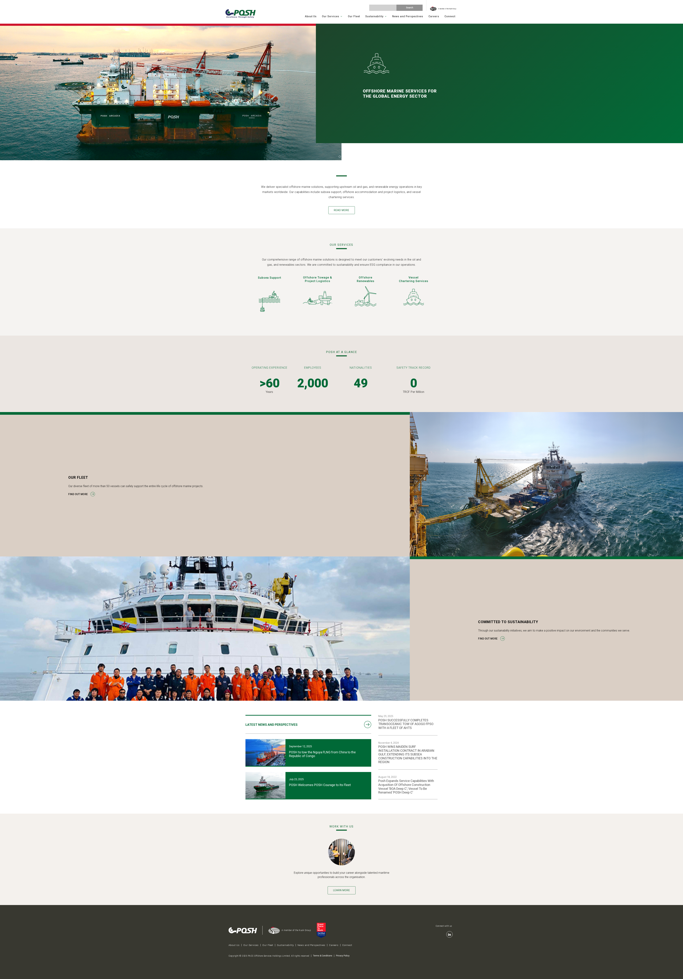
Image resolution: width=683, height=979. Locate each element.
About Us (311, 16)
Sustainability (374, 16)
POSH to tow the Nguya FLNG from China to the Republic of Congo (322, 754)
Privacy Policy (343, 955)
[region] (341, 92)
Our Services (330, 16)
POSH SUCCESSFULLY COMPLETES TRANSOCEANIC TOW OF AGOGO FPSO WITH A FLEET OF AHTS (405, 724)
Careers (433, 16)
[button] (340, 157)
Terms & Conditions (322, 955)
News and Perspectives (407, 16)
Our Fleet (354, 16)
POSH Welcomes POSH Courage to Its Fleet (320, 785)
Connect (449, 16)
